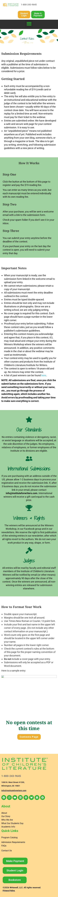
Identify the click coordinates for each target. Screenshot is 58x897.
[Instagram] (9, 797)
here (43, 375)
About (4, 813)
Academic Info (8, 826)
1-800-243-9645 (29, 4)
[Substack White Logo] (37, 797)
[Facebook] (3, 797)
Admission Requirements (13, 842)
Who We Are (7, 820)
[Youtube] (14, 797)
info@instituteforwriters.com (21, 493)
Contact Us (6, 850)
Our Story (5, 816)
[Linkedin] (20, 797)
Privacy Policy (9, 890)
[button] (29, 24)
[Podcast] (25, 797)
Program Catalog (9, 837)
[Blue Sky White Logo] (31, 797)
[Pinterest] (42, 797)
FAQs (3, 845)
